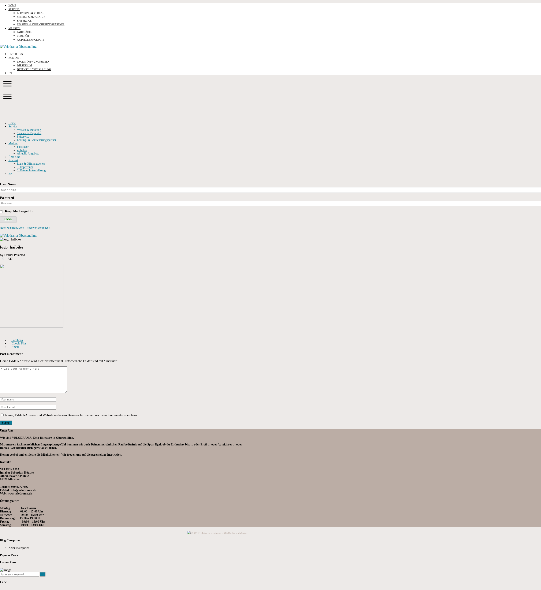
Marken (13, 143)
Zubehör (22, 150)
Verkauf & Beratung (29, 129)
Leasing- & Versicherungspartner (36, 140)
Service (12, 126)
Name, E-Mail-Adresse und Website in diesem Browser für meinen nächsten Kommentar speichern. (71, 415)
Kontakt (13, 160)
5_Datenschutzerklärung (31, 170)
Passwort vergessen (38, 227)
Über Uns (14, 156)
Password (7, 197)
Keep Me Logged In (19, 211)
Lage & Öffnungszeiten (31, 163)
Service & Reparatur (29, 133)
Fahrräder (23, 146)
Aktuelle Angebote (28, 153)
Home (12, 123)
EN (10, 173)
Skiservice (23, 136)
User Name (8, 184)
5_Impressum (25, 167)
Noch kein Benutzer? (12, 227)
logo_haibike (11, 247)
